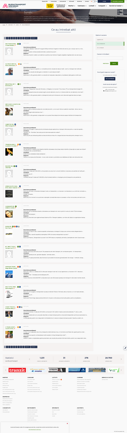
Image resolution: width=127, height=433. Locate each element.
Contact (87, 1)
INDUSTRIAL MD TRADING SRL (11, 84)
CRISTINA (8, 167)
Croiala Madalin (9, 45)
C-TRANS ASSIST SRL (11, 327)
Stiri (53, 412)
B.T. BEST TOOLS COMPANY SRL (11, 246)
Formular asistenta (81, 414)
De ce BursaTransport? (7, 400)
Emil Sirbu (8, 85)
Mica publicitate (6, 412)
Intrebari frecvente (81, 410)
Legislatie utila (100, 39)
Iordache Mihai (9, 308)
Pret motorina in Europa (32, 415)
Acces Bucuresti (30, 417)
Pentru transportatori (7, 402)
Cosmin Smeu (9, 328)
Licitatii (92, 6)
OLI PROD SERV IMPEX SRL (11, 64)
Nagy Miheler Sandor (11, 268)
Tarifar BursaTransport (32, 412)
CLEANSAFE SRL (9, 206)
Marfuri (71, 6)
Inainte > (27, 38)
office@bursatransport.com (110, 90)
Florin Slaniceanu (10, 65)
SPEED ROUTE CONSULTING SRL (12, 186)
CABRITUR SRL (9, 124)
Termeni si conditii (56, 410)
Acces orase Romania (31, 419)
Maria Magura (9, 288)
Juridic (53, 415)
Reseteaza (106, 63)
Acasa (4, 24)
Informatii (71, 1)
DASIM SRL (8, 226)
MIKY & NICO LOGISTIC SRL (13, 104)
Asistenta (79, 1)
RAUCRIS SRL (9, 166)
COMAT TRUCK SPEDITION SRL (10, 307)
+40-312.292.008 (110, 89)
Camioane (81, 6)
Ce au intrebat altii (101, 43)
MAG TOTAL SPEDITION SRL (11, 287)
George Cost (9, 248)
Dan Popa (8, 228)
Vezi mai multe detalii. (35, 429)
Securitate (54, 414)
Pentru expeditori (6, 404)
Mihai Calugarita (9, 126)
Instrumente (63, 1)
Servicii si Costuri (115, 6)
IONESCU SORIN (9, 208)
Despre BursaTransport (7, 398)
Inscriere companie (118, 1)
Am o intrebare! (100, 47)
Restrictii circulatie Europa (33, 421)
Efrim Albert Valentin (11, 187)
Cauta (114, 63)
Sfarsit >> (34, 38)
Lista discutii (5, 410)
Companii (101, 6)
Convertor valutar (31, 414)
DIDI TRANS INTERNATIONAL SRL (11, 44)
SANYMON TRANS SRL (11, 266)
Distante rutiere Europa (32, 410)
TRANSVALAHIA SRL (11, 144)
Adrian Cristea (9, 105)
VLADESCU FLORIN (10, 146)
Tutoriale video (80, 412)
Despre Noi (45, 1)
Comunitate (54, 1)
